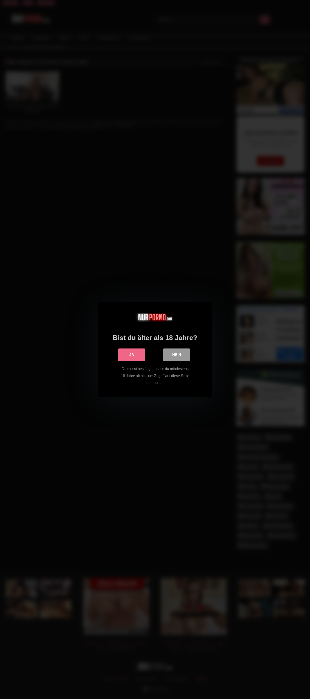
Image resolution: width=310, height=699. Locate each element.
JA (131, 355)
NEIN (176, 355)
